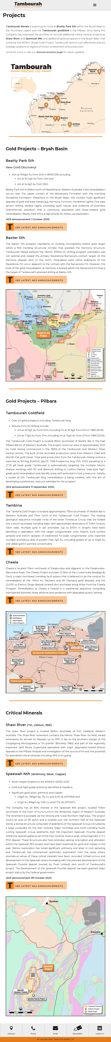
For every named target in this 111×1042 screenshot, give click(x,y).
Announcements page (49, 52)
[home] (28, 5)
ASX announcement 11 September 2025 (30, 487)
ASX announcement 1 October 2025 (28, 219)
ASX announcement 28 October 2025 (29, 878)
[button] (95, 5)
